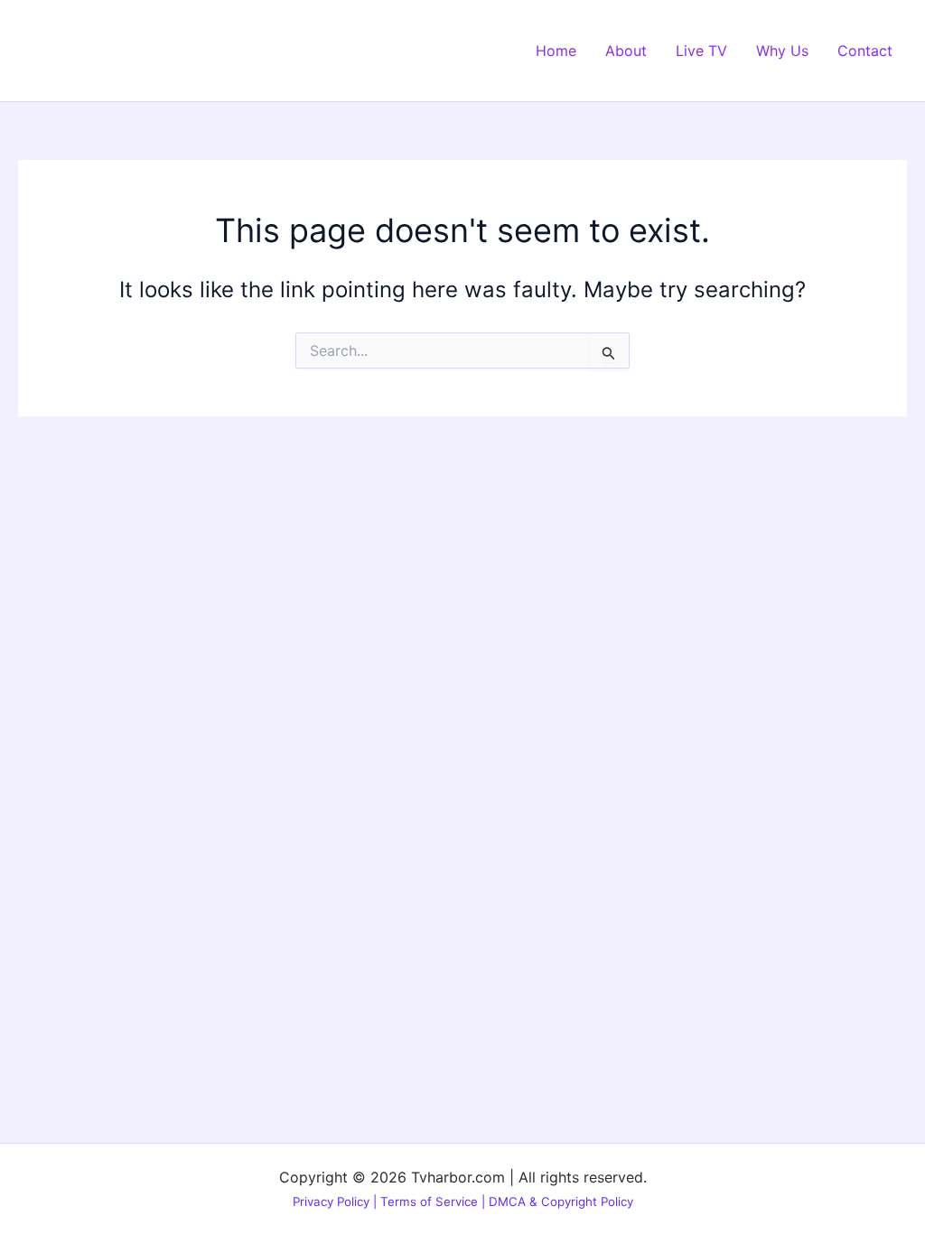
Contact (864, 51)
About (626, 51)
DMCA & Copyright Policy (561, 1201)
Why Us (782, 51)
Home (556, 51)
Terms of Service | (434, 1201)
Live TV (701, 51)
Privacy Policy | (336, 1201)
